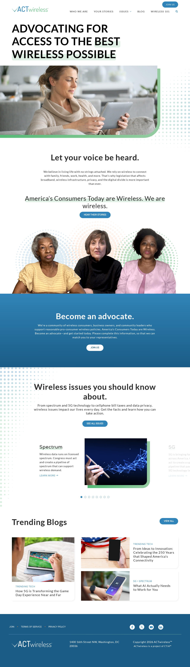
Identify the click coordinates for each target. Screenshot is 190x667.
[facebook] (132, 627)
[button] (175, 11)
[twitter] (141, 626)
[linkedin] (160, 627)
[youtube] (151, 627)
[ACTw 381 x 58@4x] (30, 7)
